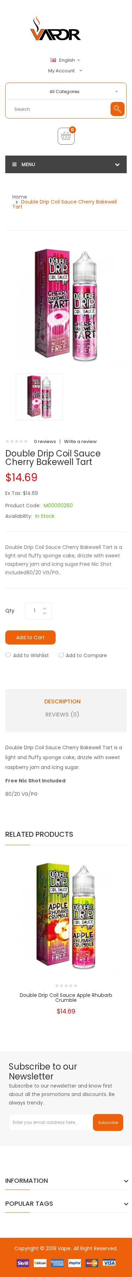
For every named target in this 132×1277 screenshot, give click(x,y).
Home (19, 196)
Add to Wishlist (31, 655)
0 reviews (45, 441)
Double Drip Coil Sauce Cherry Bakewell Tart (64, 204)
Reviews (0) (62, 715)
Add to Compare (86, 655)
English (67, 60)
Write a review (80, 441)
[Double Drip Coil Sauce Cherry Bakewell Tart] (39, 396)
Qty (9, 610)
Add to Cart (30, 637)
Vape (64, 1248)
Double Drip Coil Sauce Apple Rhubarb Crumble (66, 998)
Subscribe (108, 1122)
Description (62, 702)
